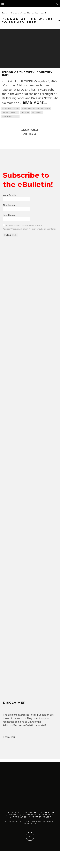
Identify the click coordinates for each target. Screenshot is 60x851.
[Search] (58, 3)
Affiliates (20, 817)
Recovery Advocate (10, 116)
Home (4, 13)
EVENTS (13, 815)
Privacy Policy (41, 817)
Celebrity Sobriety (10, 112)
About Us (30, 813)
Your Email (9, 195)
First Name (10, 205)
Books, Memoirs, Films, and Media (36, 108)
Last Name (10, 215)
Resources (30, 815)
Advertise (48, 813)
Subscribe (48, 815)
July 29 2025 (37, 112)
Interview (25, 112)
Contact (14, 813)
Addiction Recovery (10, 108)
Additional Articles (30, 132)
